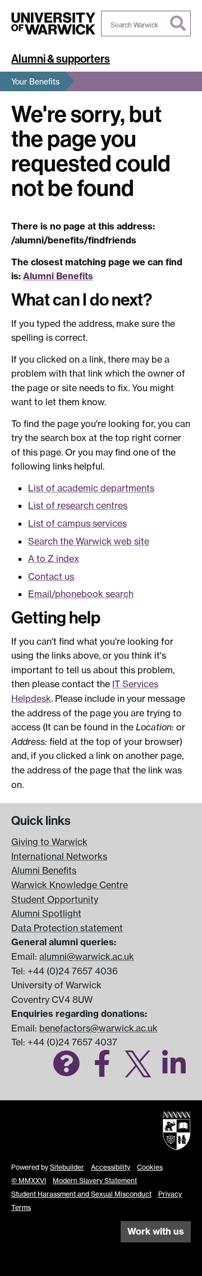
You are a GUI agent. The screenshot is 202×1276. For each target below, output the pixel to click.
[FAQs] (66, 1070)
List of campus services (77, 523)
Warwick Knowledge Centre (69, 884)
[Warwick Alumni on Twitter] (138, 1070)
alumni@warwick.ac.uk (86, 956)
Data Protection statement (67, 927)
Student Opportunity (54, 899)
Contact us (51, 576)
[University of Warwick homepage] (53, 23)
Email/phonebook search (81, 593)
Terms (21, 1207)
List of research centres (77, 505)
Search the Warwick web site (88, 541)
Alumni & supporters (60, 58)
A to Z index (53, 558)
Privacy (170, 1194)
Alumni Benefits (58, 276)
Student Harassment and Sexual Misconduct (81, 1194)
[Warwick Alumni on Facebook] (102, 1070)
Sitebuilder (67, 1167)
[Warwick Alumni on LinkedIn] (174, 1070)
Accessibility (110, 1167)
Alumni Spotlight (46, 913)
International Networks (59, 856)
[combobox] (146, 23)
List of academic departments (91, 488)
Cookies (150, 1167)
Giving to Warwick (49, 841)
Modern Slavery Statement (95, 1180)
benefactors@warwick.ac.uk (98, 1028)
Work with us (155, 1231)
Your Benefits (35, 81)
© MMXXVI (28, 1180)
